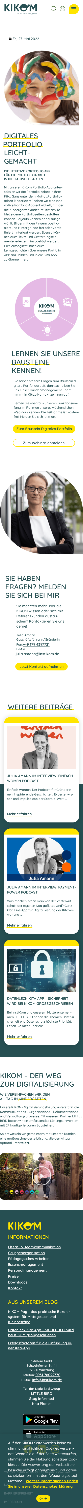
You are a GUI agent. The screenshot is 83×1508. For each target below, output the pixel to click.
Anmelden (63, 8)
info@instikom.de (47, 1380)
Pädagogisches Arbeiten (29, 1258)
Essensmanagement (25, 1264)
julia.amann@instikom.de (37, 654)
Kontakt (54, 8)
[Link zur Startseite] (20, 9)
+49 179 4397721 (36, 644)
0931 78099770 (47, 1375)
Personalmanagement (27, 1270)
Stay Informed (41, 1398)
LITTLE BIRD (41, 1393)
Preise (13, 1276)
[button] (41, 1176)
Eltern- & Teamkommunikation (34, 1247)
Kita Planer (41, 1403)
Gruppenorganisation (26, 1252)
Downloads (17, 1282)
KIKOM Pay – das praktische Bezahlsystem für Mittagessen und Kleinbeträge (39, 1316)
